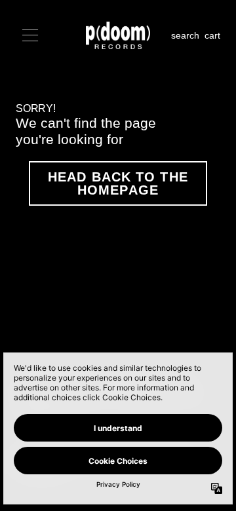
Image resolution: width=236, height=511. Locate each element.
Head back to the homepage (118, 183)
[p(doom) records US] (118, 35)
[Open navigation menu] (30, 35)
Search (185, 35)
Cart (212, 35)
